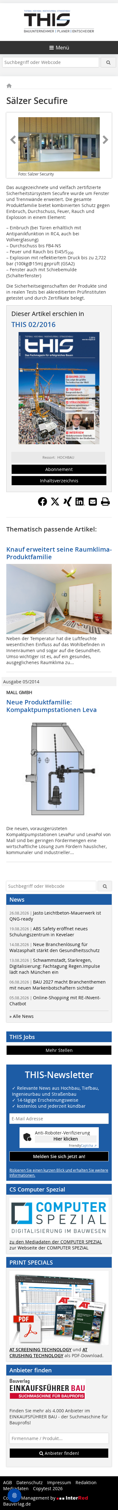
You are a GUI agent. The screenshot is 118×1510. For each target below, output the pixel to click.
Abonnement (59, 469)
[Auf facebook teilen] (42, 504)
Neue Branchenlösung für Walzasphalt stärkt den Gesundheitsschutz (54, 947)
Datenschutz (29, 1482)
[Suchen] (108, 62)
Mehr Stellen (59, 1050)
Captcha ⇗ (83, 1146)
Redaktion (86, 1482)
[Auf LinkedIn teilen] (80, 504)
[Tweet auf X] (55, 504)
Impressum (59, 1482)
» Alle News (21, 1016)
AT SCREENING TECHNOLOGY (40, 1349)
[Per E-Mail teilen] (93, 501)
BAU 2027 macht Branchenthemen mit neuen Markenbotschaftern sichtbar (57, 985)
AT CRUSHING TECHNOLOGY (48, 1352)
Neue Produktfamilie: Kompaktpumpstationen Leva (51, 706)
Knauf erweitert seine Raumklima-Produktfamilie (59, 553)
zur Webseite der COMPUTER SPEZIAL (48, 1248)
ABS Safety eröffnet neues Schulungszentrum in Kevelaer (48, 932)
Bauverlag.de (17, 1504)
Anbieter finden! (61, 1453)
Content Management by (30, 1498)
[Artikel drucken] (105, 501)
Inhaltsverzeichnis (59, 481)
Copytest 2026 (48, 1488)
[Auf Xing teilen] (67, 504)
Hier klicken (65, 1139)
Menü (62, 47)
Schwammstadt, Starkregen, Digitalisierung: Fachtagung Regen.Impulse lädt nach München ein (54, 966)
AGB (7, 1482)
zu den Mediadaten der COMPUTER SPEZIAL (55, 1242)
